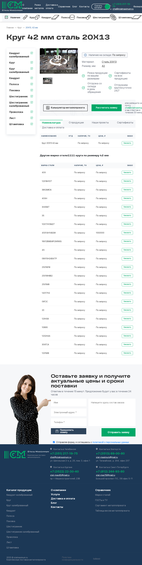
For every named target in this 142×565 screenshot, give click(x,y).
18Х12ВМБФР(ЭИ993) (52, 241)
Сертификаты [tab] (125, 122)
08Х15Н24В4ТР (49, 258)
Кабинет (96, 559)
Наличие (15, 17)
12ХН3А (45, 319)
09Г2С (45, 301)
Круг (32, 17)
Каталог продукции (19, 490)
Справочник (64, 6)
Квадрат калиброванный (19, 495)
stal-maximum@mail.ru (107, 457)
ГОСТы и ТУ (101, 500)
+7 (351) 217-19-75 (121, 5)
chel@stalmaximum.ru (123, 9)
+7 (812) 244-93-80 (110, 471)
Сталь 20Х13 (109, 61)
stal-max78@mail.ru (105, 475)
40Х (44, 172)
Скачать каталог (98, 7)
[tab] (48, 81)
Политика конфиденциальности (72, 558)
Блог (75, 6)
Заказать (127, 143)
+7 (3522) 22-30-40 (64, 471)
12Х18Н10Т (47, 181)
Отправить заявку (118, 432)
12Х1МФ (45, 353)
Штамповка (125, 17)
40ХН (44, 198)
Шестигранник (101, 17)
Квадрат (46, 17)
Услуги (55, 494)
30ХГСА (45, 344)
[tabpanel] (59, 61)
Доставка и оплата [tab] (53, 127)
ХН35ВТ (46, 207)
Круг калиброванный (17, 505)
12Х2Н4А (46, 336)
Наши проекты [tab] (100, 122)
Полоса (65, 17)
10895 (45, 327)
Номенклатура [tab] (51, 122)
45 (43, 250)
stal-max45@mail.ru (59, 475)
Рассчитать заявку (106, 107)
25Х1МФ (46, 284)
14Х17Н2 (46, 293)
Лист (9, 542)
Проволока (12, 537)
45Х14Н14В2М (49, 233)
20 (43, 310)
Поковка (81, 17)
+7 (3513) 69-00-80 (110, 453)
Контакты (84, 6)
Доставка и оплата (63, 498)
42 (103, 65)
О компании (58, 490)
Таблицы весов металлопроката (112, 510)
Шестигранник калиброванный (23, 531)
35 (43, 215)
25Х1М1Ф (46, 267)
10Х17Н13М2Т (48, 224)
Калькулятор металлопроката (68, 107)
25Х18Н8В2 (47, 276)
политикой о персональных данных (110, 442)
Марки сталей (102, 495)
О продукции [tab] (76, 122)
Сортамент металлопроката (110, 505)
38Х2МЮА (46, 190)
